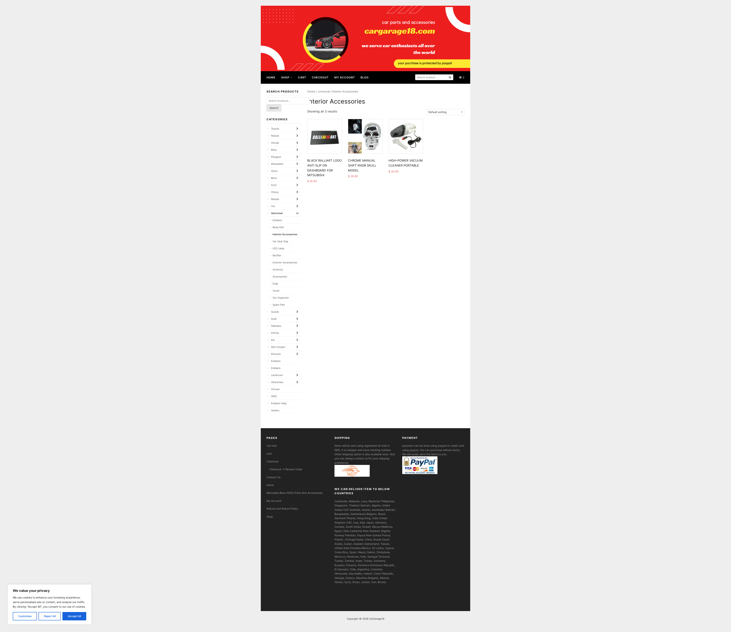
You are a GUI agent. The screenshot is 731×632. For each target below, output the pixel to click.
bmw (274, 149)
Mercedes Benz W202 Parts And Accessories (294, 492)
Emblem (277, 220)
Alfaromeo (277, 382)
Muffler (277, 255)
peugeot (276, 156)
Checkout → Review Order (285, 469)
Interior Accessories (285, 234)
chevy (275, 192)
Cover (276, 290)
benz (274, 177)
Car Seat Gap (280, 241)
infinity (275, 332)
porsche (276, 353)
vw (273, 206)
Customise (25, 616)
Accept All (74, 616)
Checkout (320, 77)
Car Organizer (281, 297)
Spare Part (279, 304)
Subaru (275, 410)
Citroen (275, 389)
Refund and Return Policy (282, 508)
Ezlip (275, 283)
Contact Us (273, 477)
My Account (344, 77)
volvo (274, 170)
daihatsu (276, 325)
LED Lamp (278, 248)
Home (271, 77)
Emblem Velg (278, 403)
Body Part (278, 227)
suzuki (275, 311)
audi (273, 318)
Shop (285, 77)
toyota (275, 128)
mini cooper (278, 346)
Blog (365, 77)
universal (324, 91)
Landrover (277, 375)
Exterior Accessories (285, 262)
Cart (302, 77)
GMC (274, 396)
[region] (49, 604)
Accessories (280, 276)
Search (274, 107)
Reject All (50, 616)
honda (275, 142)
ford (273, 184)
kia (273, 339)
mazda (275, 199)
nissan (275, 135)
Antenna (278, 269)
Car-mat (272, 445)
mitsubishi (277, 163)
